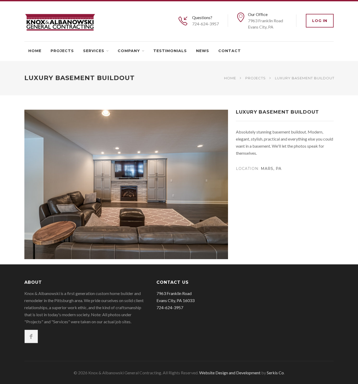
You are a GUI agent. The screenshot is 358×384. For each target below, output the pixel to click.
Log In (319, 20)
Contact (229, 50)
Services (93, 50)
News (202, 50)
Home (34, 50)
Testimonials (170, 50)
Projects (62, 50)
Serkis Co (275, 372)
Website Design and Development (230, 372)
